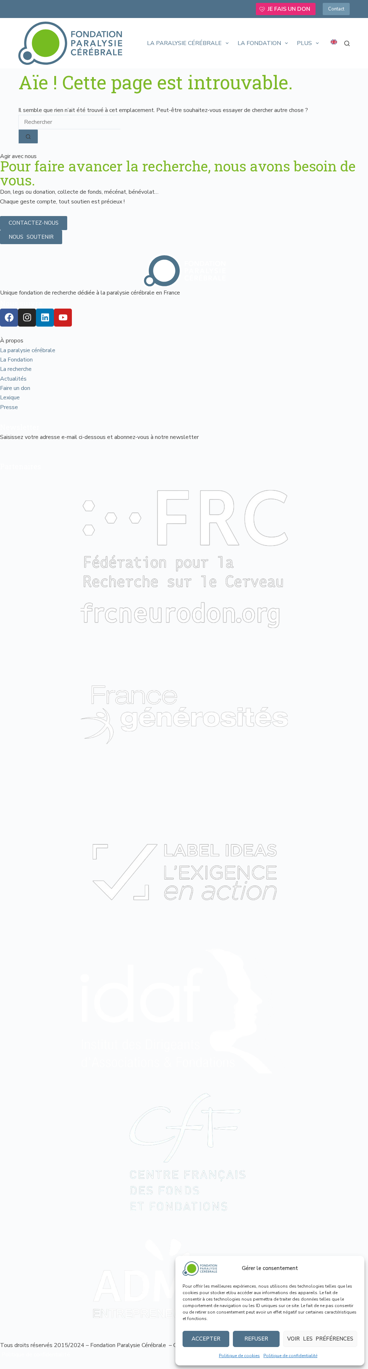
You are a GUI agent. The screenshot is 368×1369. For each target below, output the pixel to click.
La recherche (16, 369)
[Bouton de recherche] (28, 136)
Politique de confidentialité (290, 1356)
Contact (336, 9)
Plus (304, 43)
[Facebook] (9, 318)
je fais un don (289, 9)
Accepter (206, 1338)
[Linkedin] (45, 318)
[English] (334, 42)
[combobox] (69, 122)
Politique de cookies (239, 1356)
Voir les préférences (320, 1338)
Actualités (13, 379)
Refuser (256, 1338)
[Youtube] (63, 318)
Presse (9, 407)
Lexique (10, 397)
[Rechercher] (347, 43)
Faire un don (15, 388)
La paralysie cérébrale (184, 43)
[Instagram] (27, 318)
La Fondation (259, 43)
